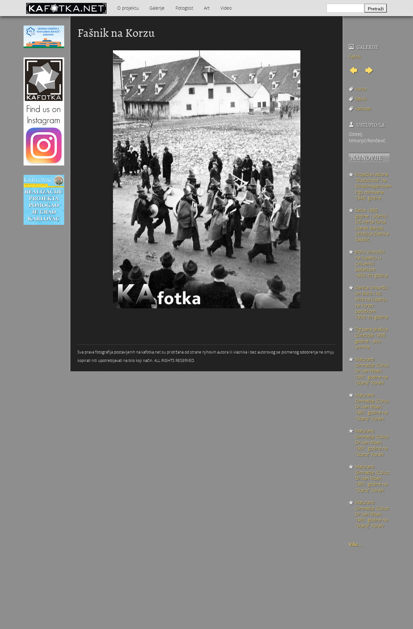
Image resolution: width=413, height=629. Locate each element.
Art (207, 8)
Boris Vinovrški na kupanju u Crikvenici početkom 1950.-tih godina (371, 263)
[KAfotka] (66, 8)
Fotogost (184, 8)
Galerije (157, 8)
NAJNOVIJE (367, 158)
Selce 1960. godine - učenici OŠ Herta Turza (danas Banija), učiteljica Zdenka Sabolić (372, 225)
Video (226, 8)
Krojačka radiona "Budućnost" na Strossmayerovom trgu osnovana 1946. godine (372, 186)
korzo (360, 89)
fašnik (361, 99)
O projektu (128, 8)
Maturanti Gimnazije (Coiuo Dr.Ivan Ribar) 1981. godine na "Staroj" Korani (372, 371)
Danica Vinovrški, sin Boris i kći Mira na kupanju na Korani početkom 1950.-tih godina (372, 302)
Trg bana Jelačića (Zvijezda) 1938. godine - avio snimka (371, 338)
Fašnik (355, 57)
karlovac (363, 108)
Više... (355, 544)
